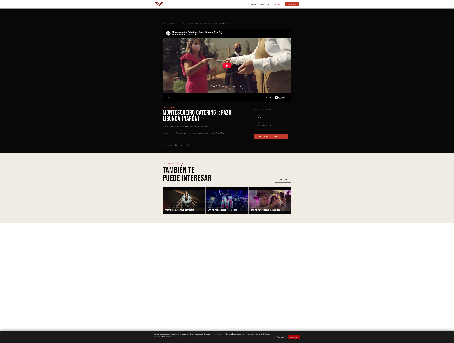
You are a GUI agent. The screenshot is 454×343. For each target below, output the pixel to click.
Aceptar (293, 337)
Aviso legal (188, 340)
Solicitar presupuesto (269, 136)
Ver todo (283, 179)
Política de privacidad (176, 340)
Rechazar (280, 337)
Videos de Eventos (186, 23)
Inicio (253, 4)
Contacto (292, 4)
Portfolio (277, 4)
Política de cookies (160, 340)
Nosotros (264, 4)
